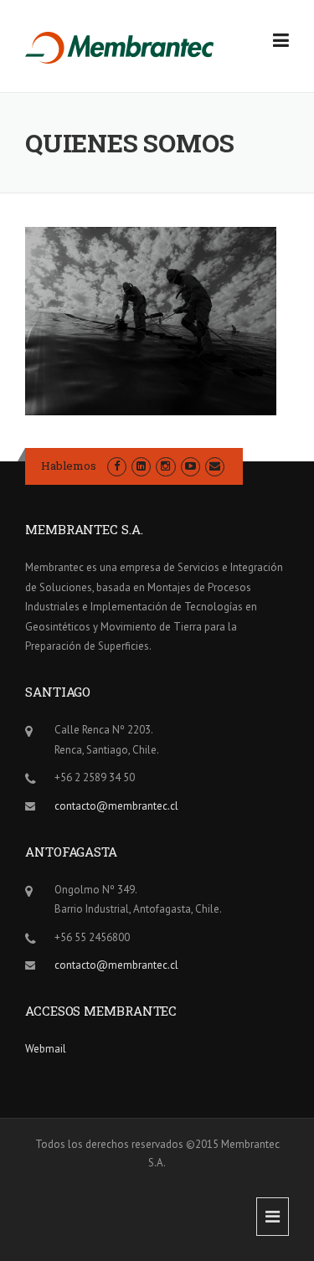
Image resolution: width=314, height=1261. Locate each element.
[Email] (214, 466)
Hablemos (68, 465)
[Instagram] (165, 466)
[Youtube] (190, 466)
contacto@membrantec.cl (116, 806)
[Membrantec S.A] (119, 46)
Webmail (45, 1049)
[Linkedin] (141, 466)
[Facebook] (116, 466)
